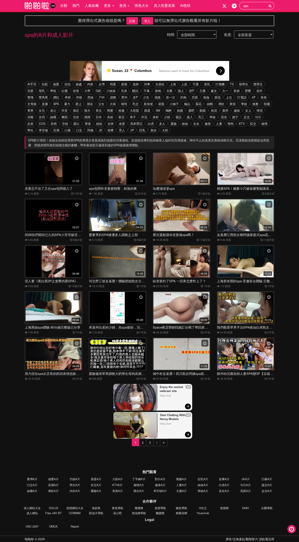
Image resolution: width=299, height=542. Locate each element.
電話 (178, 117)
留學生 (243, 84)
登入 (147, 21)
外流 (144, 117)
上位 (229, 97)
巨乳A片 (203, 479)
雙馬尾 (43, 97)
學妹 (212, 117)
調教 (113, 97)
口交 (79, 130)
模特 (124, 104)
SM (158, 110)
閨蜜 (110, 110)
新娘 (237, 90)
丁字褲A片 (139, 479)
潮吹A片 (53, 491)
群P (191, 90)
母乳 (42, 90)
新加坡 (148, 104)
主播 (202, 90)
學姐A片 (203, 491)
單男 (30, 110)
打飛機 (220, 84)
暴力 (67, 104)
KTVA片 (117, 485)
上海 (173, 84)
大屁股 (134, 110)
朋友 (90, 104)
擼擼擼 (139, 508)
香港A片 (117, 491)
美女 (99, 110)
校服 (121, 110)
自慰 (45, 84)
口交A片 (32, 485)
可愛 (196, 84)
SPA (56, 104)
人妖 (184, 84)
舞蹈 (65, 117)
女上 (248, 110)
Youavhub (203, 513)
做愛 (56, 84)
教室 (233, 104)
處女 (214, 90)
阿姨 (90, 130)
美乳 (207, 84)
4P (253, 97)
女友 (196, 123)
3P (132, 130)
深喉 (30, 117)
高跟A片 (245, 491)
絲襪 (53, 117)
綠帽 (210, 104)
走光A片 (267, 491)
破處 (79, 84)
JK (100, 130)
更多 (108, 5)
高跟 (195, 97)
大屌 (113, 104)
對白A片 (160, 479)
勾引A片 (245, 485)
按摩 (110, 130)
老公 (53, 110)
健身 (208, 123)
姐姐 (99, 123)
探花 (218, 97)
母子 (133, 117)
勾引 (258, 117)
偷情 (264, 123)
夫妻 (169, 90)
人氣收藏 (92, 5)
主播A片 (181, 491)
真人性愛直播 (164, 5)
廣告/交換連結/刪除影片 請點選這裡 (250, 539)
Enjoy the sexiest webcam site (172, 389)
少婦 (167, 117)
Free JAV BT (53, 513)
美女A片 (224, 491)
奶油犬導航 (96, 513)
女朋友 (160, 84)
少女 (146, 97)
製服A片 (181, 479)
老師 (136, 84)
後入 (190, 117)
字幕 (147, 90)
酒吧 (191, 110)
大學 (87, 90)
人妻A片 (181, 485)
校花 (214, 110)
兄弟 (124, 90)
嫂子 (235, 117)
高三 (201, 117)
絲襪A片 (32, 491)
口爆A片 (267, 479)
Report (75, 526)
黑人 (122, 130)
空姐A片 (75, 479)
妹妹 (185, 123)
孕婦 (68, 97)
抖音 (65, 110)
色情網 (224, 508)
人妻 (219, 123)
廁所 (225, 110)
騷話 (135, 90)
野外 (124, 97)
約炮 (183, 97)
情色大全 (142, 5)
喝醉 (168, 110)
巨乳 (142, 130)
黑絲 (90, 97)
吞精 (54, 123)
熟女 (154, 130)
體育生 (258, 84)
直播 (45, 104)
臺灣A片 (32, 479)
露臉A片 (96, 491)
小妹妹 (111, 90)
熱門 (75, 5)
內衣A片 (75, 491)
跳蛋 (147, 110)
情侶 (260, 110)
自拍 (67, 84)
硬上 (79, 104)
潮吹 (221, 104)
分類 (63, 5)
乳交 (135, 104)
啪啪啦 (29, 539)
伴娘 (79, 97)
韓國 (267, 104)
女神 (110, 123)
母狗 (230, 123)
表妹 (110, 117)
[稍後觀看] (291, 529)
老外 (259, 90)
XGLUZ (53, 508)
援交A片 (267, 485)
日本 (99, 117)
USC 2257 (32, 526)
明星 (113, 84)
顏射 (124, 84)
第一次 (170, 97)
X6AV (245, 508)
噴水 (87, 110)
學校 (53, 90)
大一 (225, 90)
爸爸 (264, 97)
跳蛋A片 (96, 479)
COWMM (75, 513)
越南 (237, 110)
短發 (76, 90)
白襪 (65, 90)
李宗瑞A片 (160, 491)
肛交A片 (96, 485)
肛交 (253, 123)
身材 (156, 117)
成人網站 (32, 513)
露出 (76, 123)
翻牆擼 (160, 513)
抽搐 (180, 110)
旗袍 (158, 90)
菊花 (198, 104)
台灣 (101, 84)
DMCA (53, 526)
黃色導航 (117, 508)
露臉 (174, 123)
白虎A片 (224, 485)
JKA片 (245, 479)
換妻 (255, 104)
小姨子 (174, 104)
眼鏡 (203, 110)
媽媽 (87, 117)
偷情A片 (139, 485)
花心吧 (117, 513)
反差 (30, 123)
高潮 (56, 130)
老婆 (122, 123)
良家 (30, 90)
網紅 (56, 97)
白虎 (151, 123)
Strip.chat (165, 395)
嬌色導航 (181, 508)
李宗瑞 (43, 130)
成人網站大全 (32, 508)
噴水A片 (139, 491)
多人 (162, 123)
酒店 (76, 110)
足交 (247, 117)
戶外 (102, 97)
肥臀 (248, 90)
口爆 (68, 130)
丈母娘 (32, 104)
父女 (101, 104)
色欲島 (96, 508)
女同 (42, 117)
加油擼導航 (139, 513)
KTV (242, 123)
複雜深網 (181, 513)
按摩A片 (224, 479)
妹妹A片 (203, 485)
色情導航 (160, 508)
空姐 (65, 123)
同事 (147, 84)
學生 (30, 130)
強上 (181, 90)
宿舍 (224, 117)
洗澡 (76, 117)
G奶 (98, 90)
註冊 (132, 21)
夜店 (121, 117)
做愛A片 (53, 479)
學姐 (244, 104)
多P (135, 97)
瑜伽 (206, 97)
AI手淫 (31, 84)
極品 (187, 104)
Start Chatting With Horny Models (173, 417)
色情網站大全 (74, 508)
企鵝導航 (267, 508)
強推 (158, 97)
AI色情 (185, 5)
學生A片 (75, 485)
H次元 (203, 508)
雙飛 (30, 97)
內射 (90, 84)
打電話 (241, 97)
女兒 (42, 110)
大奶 (165, 130)
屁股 (161, 104)
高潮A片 (53, 485)
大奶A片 (117, 479)
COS (42, 123)
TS (232, 84)
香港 (88, 123)
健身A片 (160, 485)
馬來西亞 (136, 123)
